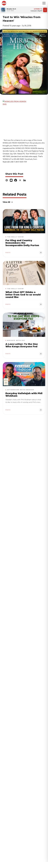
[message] (11, 180)
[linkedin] (24, 180)
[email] (6, 180)
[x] (20, 180)
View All (6, 202)
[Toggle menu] (44, 3)
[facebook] (15, 180)
